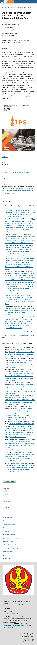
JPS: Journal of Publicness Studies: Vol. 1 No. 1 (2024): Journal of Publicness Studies (19, 326)
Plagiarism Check (9, 541)
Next (32, 331)
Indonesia (5, 494)
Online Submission (9, 534)
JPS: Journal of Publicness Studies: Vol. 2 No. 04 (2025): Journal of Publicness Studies (19, 230)
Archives (9, 6)
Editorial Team (8, 517)
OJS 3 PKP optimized (9, 627)
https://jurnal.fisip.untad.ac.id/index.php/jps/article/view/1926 (17, 190)
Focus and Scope (9, 528)
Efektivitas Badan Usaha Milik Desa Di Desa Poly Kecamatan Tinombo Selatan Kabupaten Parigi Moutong (20, 276)
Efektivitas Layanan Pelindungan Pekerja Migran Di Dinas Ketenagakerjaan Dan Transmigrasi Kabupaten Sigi (20, 239)
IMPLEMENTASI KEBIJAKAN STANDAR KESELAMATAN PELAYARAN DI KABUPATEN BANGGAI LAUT (20, 400)
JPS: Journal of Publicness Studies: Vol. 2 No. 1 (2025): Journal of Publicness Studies (19, 365)
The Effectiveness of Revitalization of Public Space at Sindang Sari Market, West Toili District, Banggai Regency (20, 284)
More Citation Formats (9, 193)
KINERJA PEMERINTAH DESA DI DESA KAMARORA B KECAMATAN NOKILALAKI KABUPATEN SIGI (20, 443)
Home (3, 6)
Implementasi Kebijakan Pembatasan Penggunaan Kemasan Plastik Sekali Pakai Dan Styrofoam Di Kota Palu (19, 374)
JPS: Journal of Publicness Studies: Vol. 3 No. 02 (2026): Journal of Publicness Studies (19, 289)
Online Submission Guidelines (12, 538)
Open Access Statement (11, 548)
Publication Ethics (9, 531)
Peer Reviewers (8, 521)
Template (7, 558)
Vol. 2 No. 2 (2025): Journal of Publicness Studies (14, 7)
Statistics (6, 555)
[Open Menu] (1, 1)
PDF (5, 156)
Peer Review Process (10, 524)
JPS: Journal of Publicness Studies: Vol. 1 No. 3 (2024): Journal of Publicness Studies (20, 215)
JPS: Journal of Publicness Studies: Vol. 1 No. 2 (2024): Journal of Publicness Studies (20, 391)
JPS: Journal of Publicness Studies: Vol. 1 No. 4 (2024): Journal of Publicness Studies (19, 267)
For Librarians (6, 510)
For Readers (6, 505)
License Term (8, 551)
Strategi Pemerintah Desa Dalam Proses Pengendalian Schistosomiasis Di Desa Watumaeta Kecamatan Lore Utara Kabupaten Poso (19, 387)
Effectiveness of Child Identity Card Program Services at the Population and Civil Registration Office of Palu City (19, 297)
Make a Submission (9, 481)
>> (5, 475)
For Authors (6, 507)
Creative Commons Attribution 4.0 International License (17, 624)
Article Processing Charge (11, 545)
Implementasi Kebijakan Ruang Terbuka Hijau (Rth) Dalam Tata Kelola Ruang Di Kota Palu (20, 352)
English (5, 491)
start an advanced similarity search (20, 335)
